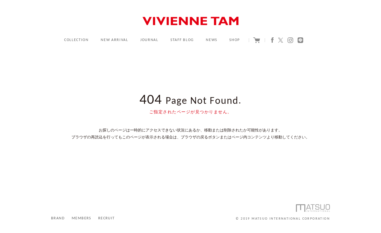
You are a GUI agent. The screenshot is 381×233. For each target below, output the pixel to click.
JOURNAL (149, 40)
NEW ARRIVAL (114, 40)
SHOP (234, 40)
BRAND (58, 218)
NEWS (211, 40)
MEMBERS (81, 218)
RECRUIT (106, 218)
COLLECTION (76, 40)
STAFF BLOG (182, 40)
